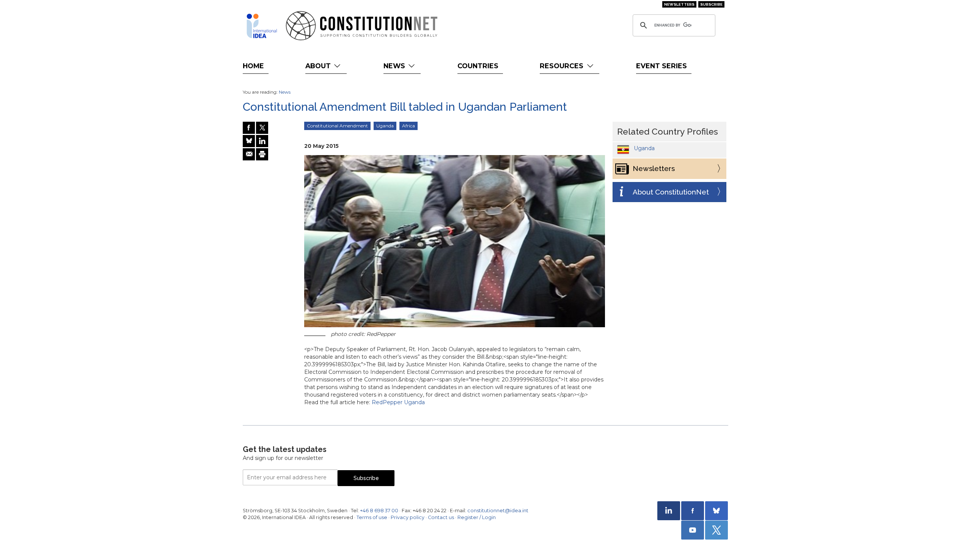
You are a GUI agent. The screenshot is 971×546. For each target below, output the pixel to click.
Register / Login (476, 517)
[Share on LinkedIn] (262, 141)
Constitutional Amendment (337, 126)
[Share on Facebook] (249, 128)
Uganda (385, 126)
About (319, 66)
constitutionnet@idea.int (497, 510)
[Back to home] (262, 26)
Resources (562, 66)
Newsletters (679, 4)
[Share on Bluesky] (249, 141)
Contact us (441, 517)
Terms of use (372, 517)
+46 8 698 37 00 (379, 510)
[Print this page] (262, 154)
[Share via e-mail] (249, 154)
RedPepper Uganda (398, 402)
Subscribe (711, 4)
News (395, 66)
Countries (477, 66)
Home (253, 66)
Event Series (661, 66)
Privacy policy (407, 517)
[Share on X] (262, 128)
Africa (408, 126)
